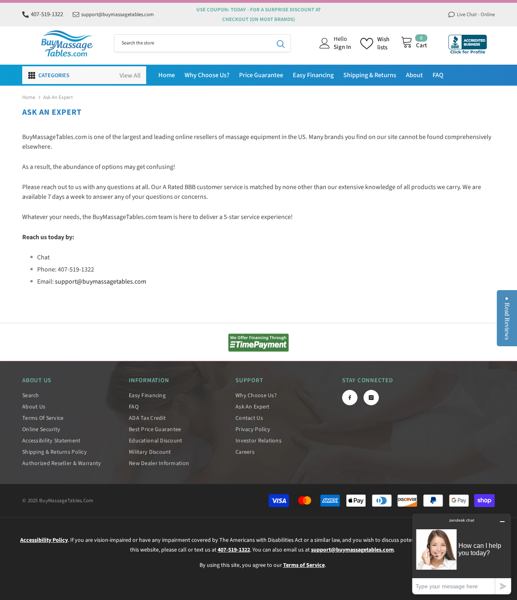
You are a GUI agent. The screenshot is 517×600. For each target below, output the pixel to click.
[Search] (202, 43)
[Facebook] (349, 397)
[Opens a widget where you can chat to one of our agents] (461, 553)
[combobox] (192, 43)
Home (28, 97)
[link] (258, 343)
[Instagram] (371, 397)
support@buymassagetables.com (117, 14)
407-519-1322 (47, 14)
